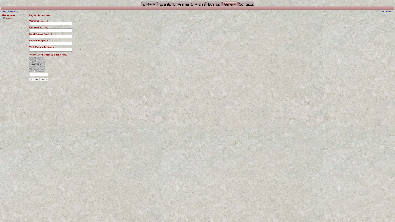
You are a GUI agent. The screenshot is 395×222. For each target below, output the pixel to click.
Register (389, 11)
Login (382, 11)
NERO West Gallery (10, 11)
